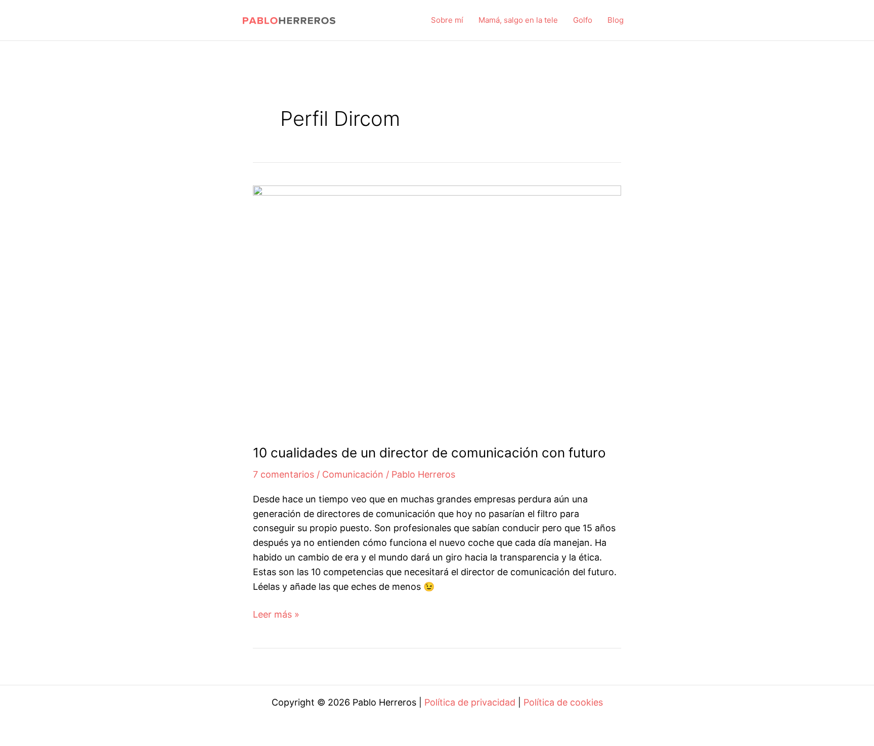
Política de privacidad (469, 702)
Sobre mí (447, 20)
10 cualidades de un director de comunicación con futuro (429, 452)
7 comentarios (283, 474)
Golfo (582, 20)
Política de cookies (563, 702)
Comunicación (352, 474)
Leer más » (276, 615)
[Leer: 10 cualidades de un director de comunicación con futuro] (437, 307)
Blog (615, 20)
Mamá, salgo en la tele (518, 20)
